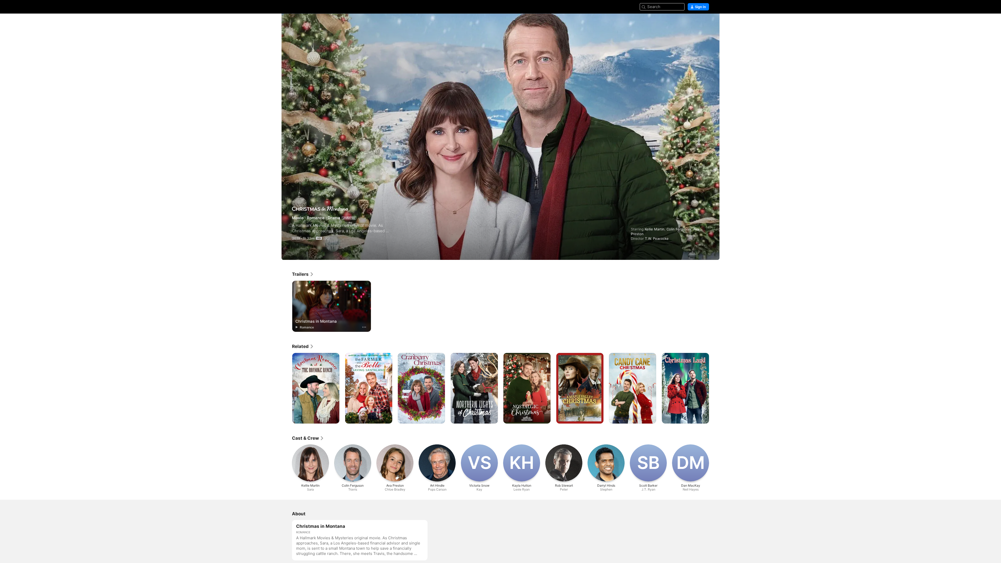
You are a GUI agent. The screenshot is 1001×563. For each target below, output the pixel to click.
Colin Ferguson (679, 229)
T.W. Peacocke (657, 238)
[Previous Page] (286, 306)
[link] (303, 274)
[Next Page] (714, 306)
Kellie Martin (654, 229)
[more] (364, 327)
